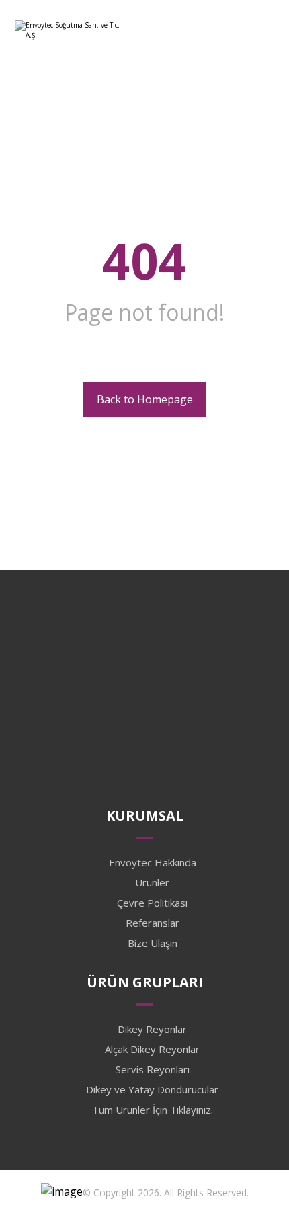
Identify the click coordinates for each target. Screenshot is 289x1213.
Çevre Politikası (152, 902)
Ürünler (152, 882)
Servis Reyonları (153, 1069)
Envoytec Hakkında (152, 862)
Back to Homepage (145, 399)
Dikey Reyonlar (152, 1029)
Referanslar (152, 922)
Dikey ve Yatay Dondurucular (152, 1089)
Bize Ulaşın (152, 943)
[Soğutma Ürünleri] (68, 35)
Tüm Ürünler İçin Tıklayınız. (152, 1109)
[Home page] (124, 159)
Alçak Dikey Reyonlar (152, 1049)
